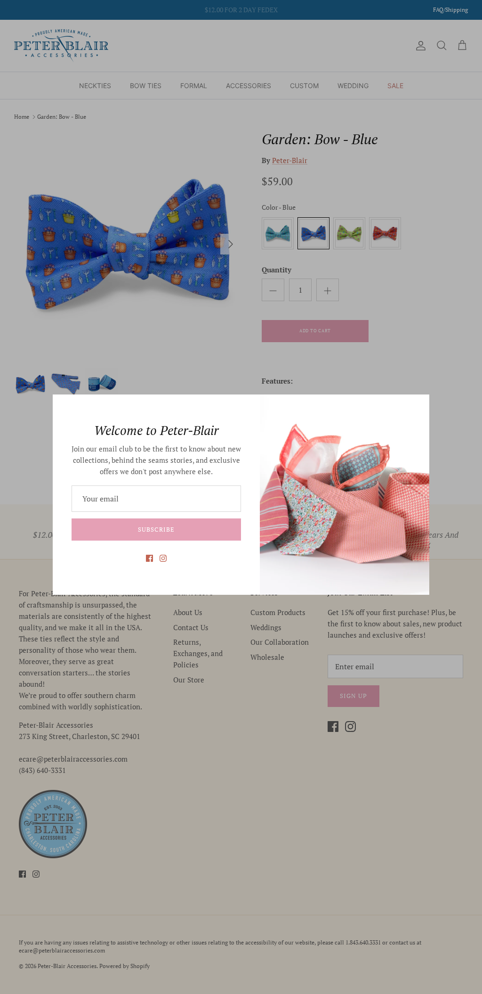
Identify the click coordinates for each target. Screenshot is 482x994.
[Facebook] (149, 558)
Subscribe (156, 529)
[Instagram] (163, 558)
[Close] (417, 406)
